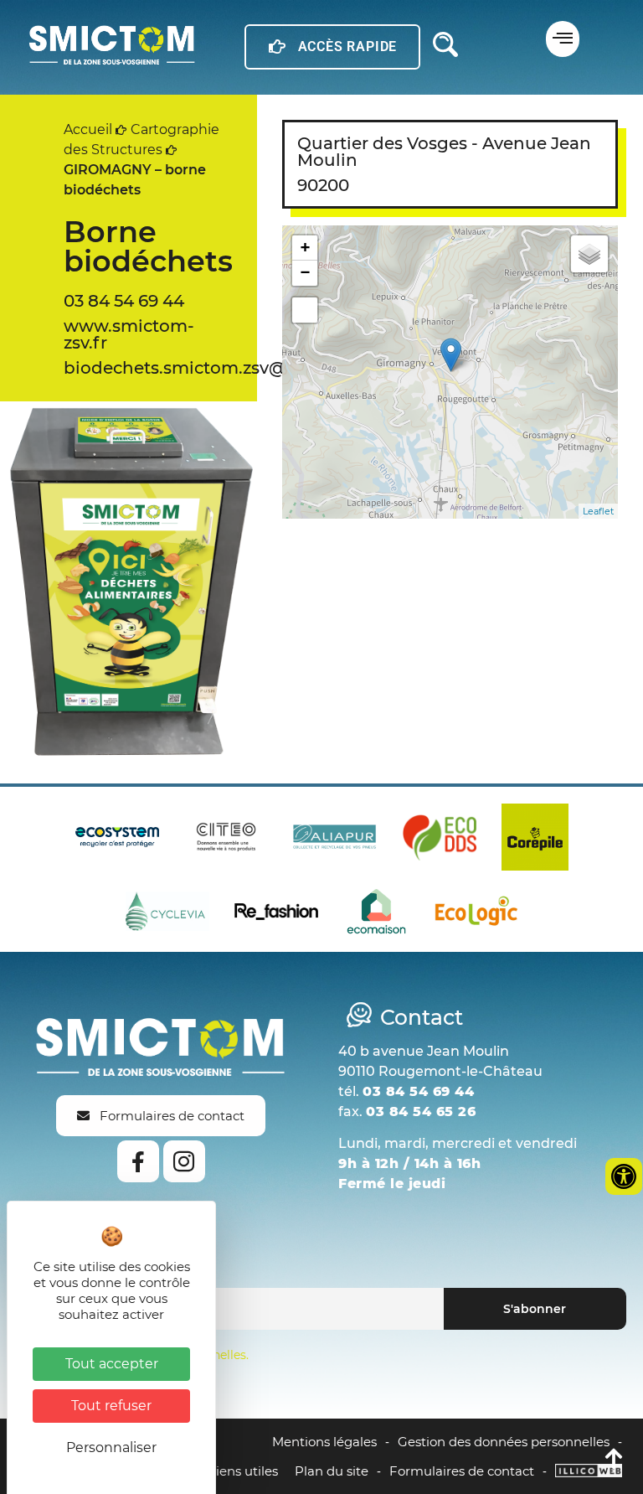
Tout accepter (111, 1364)
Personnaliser (111, 1447)
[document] (321, 747)
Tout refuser (111, 1406)
